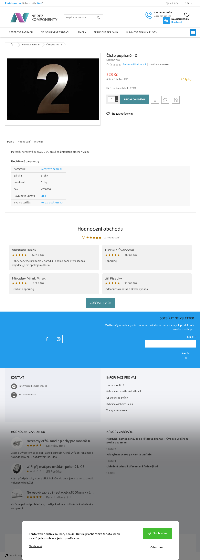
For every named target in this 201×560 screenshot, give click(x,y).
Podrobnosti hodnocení (134, 64)
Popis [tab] (10, 142)
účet (39, 3)
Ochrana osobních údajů (119, 404)
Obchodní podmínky (117, 398)
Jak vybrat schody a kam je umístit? (129, 455)
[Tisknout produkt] (155, 100)
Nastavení (35, 546)
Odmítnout (157, 547)
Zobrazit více (100, 302)
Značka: (159, 64)
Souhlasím (160, 533)
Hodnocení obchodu (100, 228)
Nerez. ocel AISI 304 (52, 203)
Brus (43, 196)
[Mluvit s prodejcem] (165, 100)
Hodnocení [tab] (24, 142)
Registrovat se (13, 3)
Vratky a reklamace (116, 410)
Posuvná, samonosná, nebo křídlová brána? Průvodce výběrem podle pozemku (147, 441)
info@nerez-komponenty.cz (33, 386)
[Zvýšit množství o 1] (116, 97)
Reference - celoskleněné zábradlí (123, 391)
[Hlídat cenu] (176, 100)
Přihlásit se (186, 355)
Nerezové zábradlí (51, 169)
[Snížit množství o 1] (116, 100)
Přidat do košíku (134, 99)
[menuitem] (21, 32)
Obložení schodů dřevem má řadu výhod (132, 467)
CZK (187, 3)
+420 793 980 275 (27, 394)
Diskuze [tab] (39, 142)
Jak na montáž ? (115, 385)
